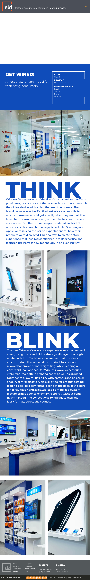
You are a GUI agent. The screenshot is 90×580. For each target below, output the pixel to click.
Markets (16, 571)
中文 (26, 571)
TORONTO (43, 565)
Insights (28, 564)
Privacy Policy (62, 577)
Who (15, 564)
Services (16, 566)
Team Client (30, 569)
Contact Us (77, 577)
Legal (70, 577)
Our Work (17, 569)
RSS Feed (53, 577)
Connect (28, 566)
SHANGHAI (60, 565)
